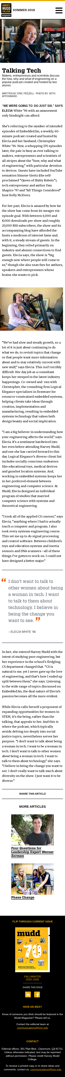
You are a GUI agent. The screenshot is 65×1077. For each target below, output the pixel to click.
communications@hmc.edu (32, 1027)
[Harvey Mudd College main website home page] (6, 8)
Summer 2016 (24, 10)
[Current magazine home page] (6, 15)
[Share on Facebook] (37, 996)
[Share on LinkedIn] (28, 996)
